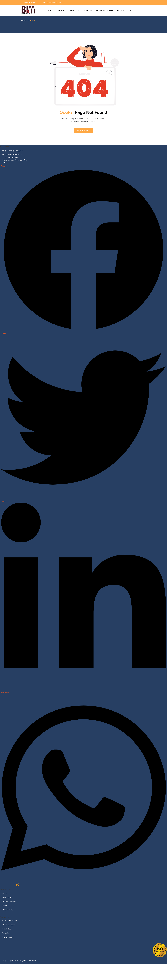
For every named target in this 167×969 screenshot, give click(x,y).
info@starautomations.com (53, 2)
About (4, 905)
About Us (120, 10)
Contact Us (87, 10)
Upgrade (5, 933)
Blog (131, 10)
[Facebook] (5, 884)
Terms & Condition (9, 901)
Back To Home (82, 130)
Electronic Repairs (9, 925)
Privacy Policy (7, 897)
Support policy (7, 909)
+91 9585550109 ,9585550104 (12, 151)
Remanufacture (8, 937)
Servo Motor (74, 10)
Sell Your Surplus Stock (104, 10)
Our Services (59, 10)
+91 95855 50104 (29, 2)
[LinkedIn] (13, 884)
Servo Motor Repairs (9, 921)
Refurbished (6, 929)
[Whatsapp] (17, 884)
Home (48, 10)
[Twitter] (9, 884)
